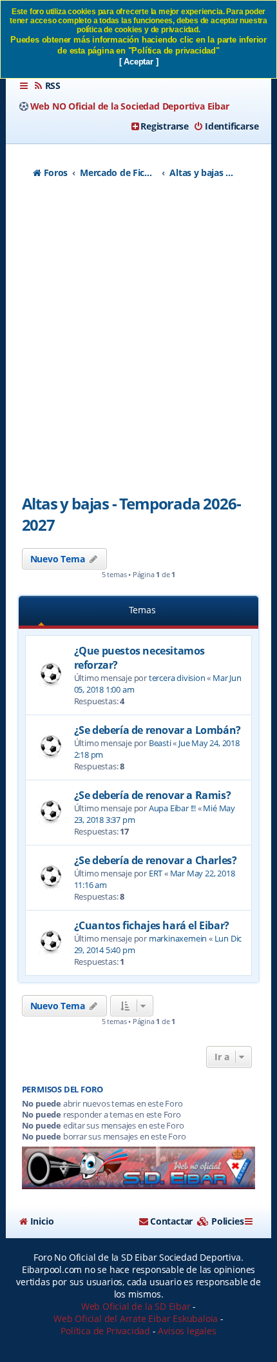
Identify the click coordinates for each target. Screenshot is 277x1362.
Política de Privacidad (105, 1331)
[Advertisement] (138, 341)
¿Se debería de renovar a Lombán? (157, 730)
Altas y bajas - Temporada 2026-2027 (131, 514)
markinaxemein (178, 938)
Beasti (160, 743)
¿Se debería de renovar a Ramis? (152, 795)
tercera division (177, 678)
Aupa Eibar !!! (172, 808)
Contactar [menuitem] (171, 1221)
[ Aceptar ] (138, 61)
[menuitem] (47, 85)
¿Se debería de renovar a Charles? (155, 860)
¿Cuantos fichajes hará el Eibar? (151, 925)
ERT (155, 873)
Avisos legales (187, 1331)
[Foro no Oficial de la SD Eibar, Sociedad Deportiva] (139, 1168)
